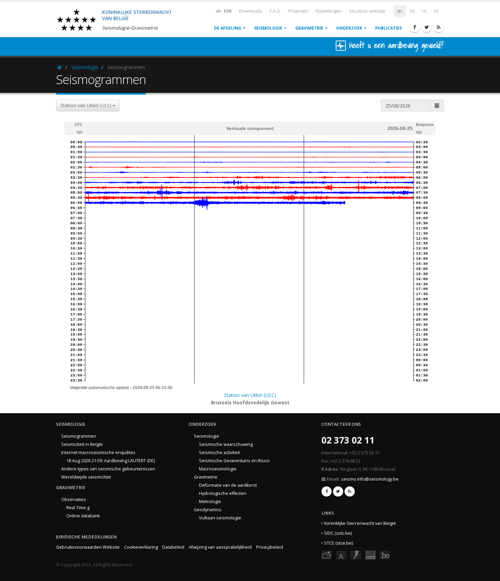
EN (412, 11)
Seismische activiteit (219, 452)
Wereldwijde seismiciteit (86, 477)
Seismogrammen (78, 436)
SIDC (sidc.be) (338, 533)
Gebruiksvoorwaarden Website (88, 547)
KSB (227, 11)
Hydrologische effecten (222, 493)
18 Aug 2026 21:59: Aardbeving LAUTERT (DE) (110, 461)
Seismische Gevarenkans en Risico (234, 461)
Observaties (73, 499)
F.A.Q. (275, 11)
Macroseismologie (217, 469)
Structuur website (367, 11)
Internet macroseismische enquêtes (98, 452)
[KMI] (356, 555)
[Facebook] (415, 27)
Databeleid (173, 547)
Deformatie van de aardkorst (228, 485)
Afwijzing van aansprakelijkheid (220, 547)
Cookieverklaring (141, 547)
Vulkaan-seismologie (220, 518)
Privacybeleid (269, 547)
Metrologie (210, 501)
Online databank (83, 516)
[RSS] (438, 27)
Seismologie (268, 28)
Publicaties (388, 28)
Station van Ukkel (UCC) (250, 395)
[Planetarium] (326, 555)
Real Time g (77, 508)
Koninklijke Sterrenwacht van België (360, 523)
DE (436, 11)
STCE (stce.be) (338, 543)
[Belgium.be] (385, 555)
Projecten (298, 11)
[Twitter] (426, 27)
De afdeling (227, 28)
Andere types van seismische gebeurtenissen (108, 469)
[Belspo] (370, 555)
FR (424, 11)
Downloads (250, 11)
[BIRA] (341, 555)
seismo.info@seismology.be (370, 479)
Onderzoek (349, 28)
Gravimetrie (309, 28)
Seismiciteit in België (82, 444)
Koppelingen (328, 11)
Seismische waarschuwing (226, 444)
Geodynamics (207, 510)
